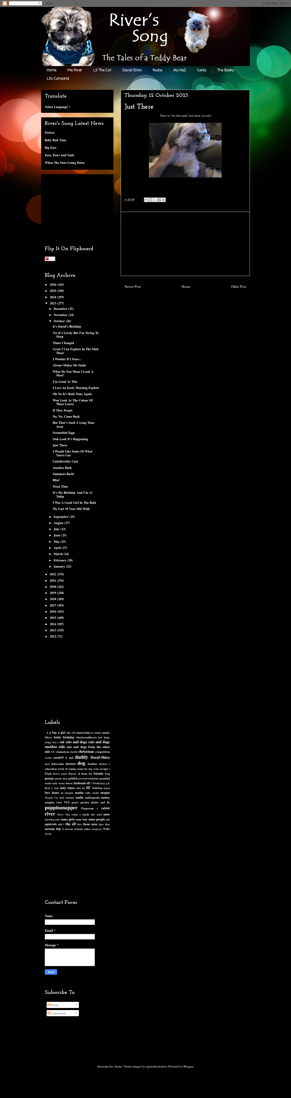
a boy (53, 732)
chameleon (62, 752)
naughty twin (53, 802)
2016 (53, 611)
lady (56, 788)
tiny (107, 824)
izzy (102, 783)
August (59, 522)
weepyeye (97, 829)
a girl (61, 732)
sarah (85, 814)
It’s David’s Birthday (67, 326)
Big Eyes (50, 147)
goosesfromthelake (88, 778)
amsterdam (83, 732)
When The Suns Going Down (65, 162)
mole (62, 798)
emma (72, 769)
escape (104, 769)
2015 (53, 617)
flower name (60, 774)
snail (99, 814)
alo (68, 732)
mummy (70, 798)
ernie (96, 769)
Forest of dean (77, 773)
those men (90, 824)
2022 (53, 574)
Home (51, 70)
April (58, 547)
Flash (48, 773)
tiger (101, 824)
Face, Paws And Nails (59, 155)
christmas (86, 751)
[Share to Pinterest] (163, 200)
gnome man (61, 778)
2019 (53, 592)
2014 (53, 624)
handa (48, 783)
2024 (53, 297)
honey (62, 783)
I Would (95, 783)
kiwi (47, 788)
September (61, 516)
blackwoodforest (86, 737)
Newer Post (132, 286)
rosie (75, 814)
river (50, 813)
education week (54, 769)
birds (57, 737)
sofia (57, 819)
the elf (70, 824)
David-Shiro (132, 70)
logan (107, 788)
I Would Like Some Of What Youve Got (73, 453)
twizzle (78, 829)
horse (69, 783)
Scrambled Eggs (64, 432)
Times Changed (63, 342)
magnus (69, 793)
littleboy (98, 788)
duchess (103, 764)
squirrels (51, 824)
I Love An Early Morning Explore (76, 387)
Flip (51, 259)
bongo (48, 742)
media (79, 792)
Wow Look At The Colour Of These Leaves (73, 402)
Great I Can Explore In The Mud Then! (75, 351)
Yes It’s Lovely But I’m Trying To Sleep (76, 334)
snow (106, 814)
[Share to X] (155, 200)
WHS (106, 829)
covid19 (58, 757)
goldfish (73, 778)
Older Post (238, 286)
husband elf (82, 783)
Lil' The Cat (102, 70)
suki (60, 824)
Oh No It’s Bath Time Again (72, 393)
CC (53, 752)
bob (100, 737)
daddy (81, 757)
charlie (74, 752)
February (60, 560)
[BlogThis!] (150, 200)
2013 (53, 630)
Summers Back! (64, 473)
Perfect (50, 132)
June (57, 535)
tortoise (50, 828)
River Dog (64, 814)
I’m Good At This (65, 381)
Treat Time (60, 486)
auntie (97, 733)
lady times (67, 787)
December (61, 308)
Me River (75, 70)
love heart (52, 792)
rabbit (105, 808)
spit (108, 819)
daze (47, 764)
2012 (53, 636)
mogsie (105, 792)
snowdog (49, 819)
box (55, 742)
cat (62, 742)
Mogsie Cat (51, 798)
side (93, 814)
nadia (79, 797)
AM (73, 733)
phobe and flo (100, 802)
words (48, 834)
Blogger (188, 1066)
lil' (88, 787)
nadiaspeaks (92, 797)
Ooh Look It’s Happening (70, 439)
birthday (69, 737)
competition (102, 752)
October (60, 321)
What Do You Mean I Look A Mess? (73, 373)
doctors (71, 763)
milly (88, 793)
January (60, 566)
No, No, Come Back (66, 416)
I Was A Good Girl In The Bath (74, 502)
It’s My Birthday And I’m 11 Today (73, 494)
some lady (81, 819)
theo (79, 824)
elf (66, 769)
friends (98, 773)
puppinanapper (61, 807)
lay (83, 788)
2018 (53, 599)
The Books (226, 70)
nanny (105, 797)
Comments (58, 1013)
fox (90, 773)
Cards (201, 70)
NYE (67, 802)
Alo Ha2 (179, 70)
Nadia (157, 70)
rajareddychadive (156, 1066)
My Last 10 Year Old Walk (71, 508)
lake (78, 788)
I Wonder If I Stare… (67, 359)
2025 (53, 290)
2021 (53, 580)
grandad (105, 778)
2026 (53, 284)
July (57, 529)
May (57, 541)
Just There (60, 445)
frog (107, 773)
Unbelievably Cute (65, 461)
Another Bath (62, 467)
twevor (69, 829)
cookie (48, 758)
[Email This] (146, 200)
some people (96, 819)
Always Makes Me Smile (69, 365)
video (87, 829)
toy (58, 828)
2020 (53, 586)
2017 (53, 605)
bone (107, 737)
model (95, 793)
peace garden (80, 802)
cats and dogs (76, 742)
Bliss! (56, 480)
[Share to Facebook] (159, 200)
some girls (68, 819)
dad (71, 758)
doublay (92, 764)
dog (81, 763)
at (92, 733)
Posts (54, 1005)
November (61, 314)
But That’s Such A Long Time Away (73, 424)
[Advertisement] (185, 243)
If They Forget (63, 410)
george (49, 778)
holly (55, 783)
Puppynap (87, 808)
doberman (57, 764)
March (59, 553)
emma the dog (85, 769)
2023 (53, 303)
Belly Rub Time (55, 140)
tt (63, 829)
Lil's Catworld (58, 79)
